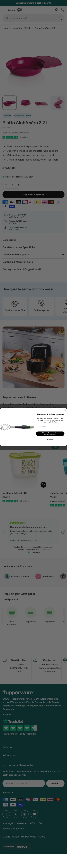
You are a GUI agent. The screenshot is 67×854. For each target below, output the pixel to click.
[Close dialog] (65, 410)
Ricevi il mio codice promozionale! (50, 433)
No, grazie (50, 439)
